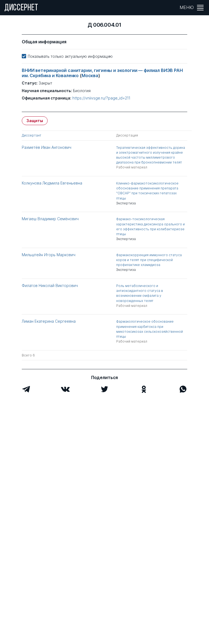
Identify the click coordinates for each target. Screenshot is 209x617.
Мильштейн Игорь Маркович (48, 254)
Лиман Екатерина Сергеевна (49, 321)
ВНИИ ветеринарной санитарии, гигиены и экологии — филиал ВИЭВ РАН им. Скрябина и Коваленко (102, 73)
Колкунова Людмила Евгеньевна (52, 183)
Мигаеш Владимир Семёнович (50, 218)
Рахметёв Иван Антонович (46, 147)
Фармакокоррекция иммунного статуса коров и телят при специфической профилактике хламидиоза (149, 260)
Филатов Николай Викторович (50, 285)
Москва (90, 75)
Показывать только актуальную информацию (70, 56)
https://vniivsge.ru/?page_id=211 (101, 98)
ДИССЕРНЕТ (21, 8)
